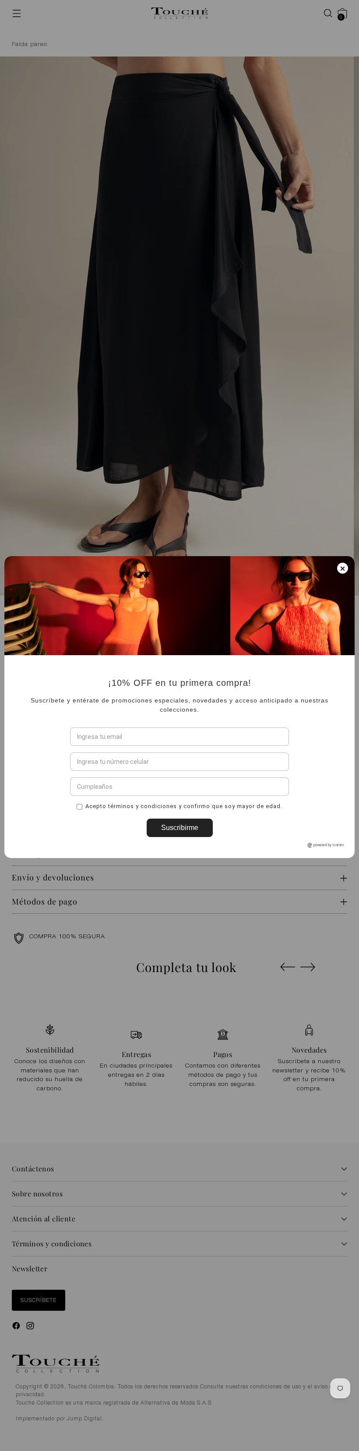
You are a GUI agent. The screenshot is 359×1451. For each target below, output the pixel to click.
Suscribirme (179, 846)
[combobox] (79, 780)
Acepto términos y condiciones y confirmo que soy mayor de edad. (183, 824)
